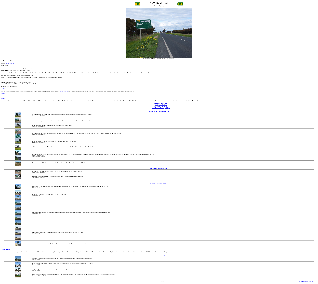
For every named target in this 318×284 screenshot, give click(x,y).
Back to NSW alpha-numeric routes (306, 281)
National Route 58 (10, 63)
